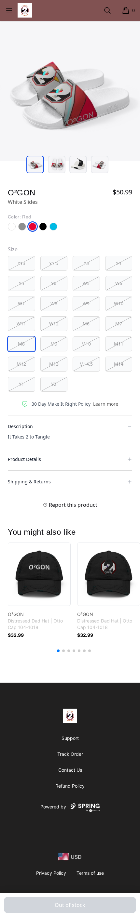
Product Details (24, 459)
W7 (21, 303)
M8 (21, 344)
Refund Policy (70, 786)
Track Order (70, 754)
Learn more (105, 404)
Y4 (118, 263)
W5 (86, 283)
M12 (21, 364)
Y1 (21, 384)
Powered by (53, 806)
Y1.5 (53, 263)
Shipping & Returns (29, 481)
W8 (53, 303)
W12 (54, 324)
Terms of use (90, 873)
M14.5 (86, 364)
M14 (118, 364)
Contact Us (70, 770)
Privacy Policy (51, 873)
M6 (86, 324)
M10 (86, 344)
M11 (118, 344)
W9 (86, 303)
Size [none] (13, 249)
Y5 (21, 283)
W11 (21, 324)
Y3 (86, 263)
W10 (118, 303)
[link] (39, 574)
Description (20, 426)
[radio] (21, 263)
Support (70, 738)
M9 (53, 344)
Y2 (53, 384)
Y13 (21, 263)
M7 (118, 324)
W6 (118, 283)
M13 (54, 364)
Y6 (53, 283)
